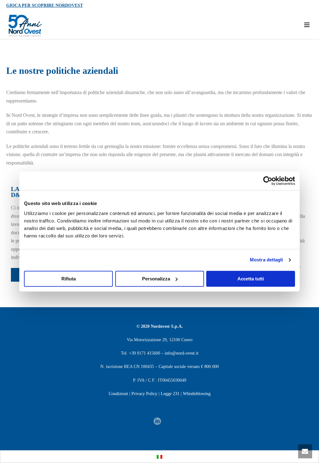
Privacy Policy (144, 393)
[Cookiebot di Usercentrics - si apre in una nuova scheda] (267, 180)
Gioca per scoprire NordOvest (44, 5)
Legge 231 (170, 393)
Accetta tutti (250, 278)
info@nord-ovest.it (181, 353)
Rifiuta (68, 278)
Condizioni (118, 393)
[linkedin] (157, 422)
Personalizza (156, 278)
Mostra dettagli (266, 259)
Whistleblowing (197, 393)
